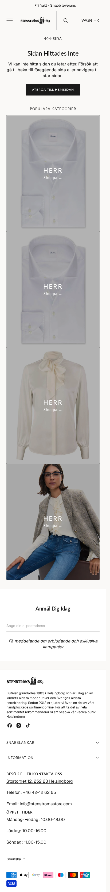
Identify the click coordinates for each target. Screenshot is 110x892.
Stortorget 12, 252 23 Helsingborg (39, 781)
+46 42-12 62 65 (39, 792)
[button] (9, 20)
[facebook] (9, 725)
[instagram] (18, 725)
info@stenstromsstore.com (46, 804)
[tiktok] (28, 725)
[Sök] (66, 20)
